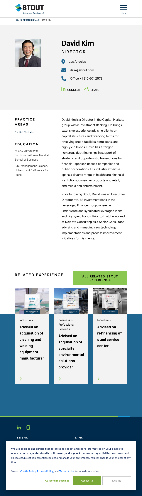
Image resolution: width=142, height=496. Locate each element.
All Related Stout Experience (100, 278)
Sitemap (23, 437)
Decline (116, 480)
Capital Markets (24, 132)
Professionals (31, 20)
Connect (73, 90)
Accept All (87, 480)
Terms (78, 437)
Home (18, 20)
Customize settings (57, 480)
